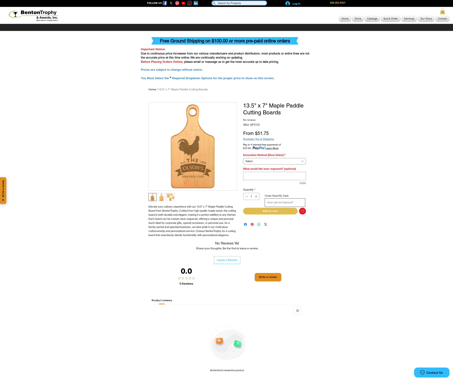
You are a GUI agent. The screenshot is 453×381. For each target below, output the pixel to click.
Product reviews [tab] (162, 300)
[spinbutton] (251, 196)
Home (152, 89)
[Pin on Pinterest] (252, 224)
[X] (171, 3)
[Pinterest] (177, 3)
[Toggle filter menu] (298, 311)
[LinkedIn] (196, 3)
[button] (442, 11)
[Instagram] (189, 3)
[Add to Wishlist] (302, 211)
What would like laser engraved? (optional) (269, 168)
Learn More (272, 148)
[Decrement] (246, 196)
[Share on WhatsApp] (259, 224)
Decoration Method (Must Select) (264, 154)
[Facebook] (165, 3)
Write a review (268, 277)
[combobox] (274, 161)
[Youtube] (183, 3)
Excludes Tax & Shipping (258, 139)
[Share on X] (265, 224)
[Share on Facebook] (245, 224)
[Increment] (256, 196)
